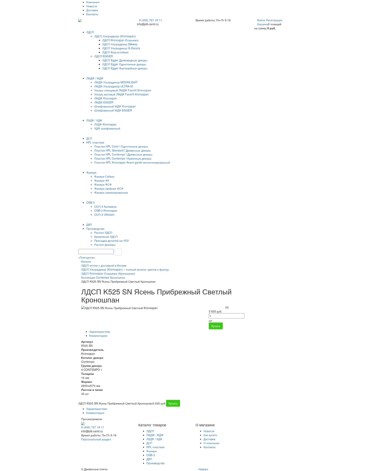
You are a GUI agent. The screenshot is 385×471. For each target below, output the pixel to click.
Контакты (92, 14)
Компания (92, 2)
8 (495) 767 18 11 (150, 20)
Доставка (92, 10)
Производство (155, 463)
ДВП (149, 459)
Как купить (210, 435)
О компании (211, 443)
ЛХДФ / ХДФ (154, 439)
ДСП (149, 443)
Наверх (203, 469)
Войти (261, 20)
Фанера (151, 451)
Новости (91, 6)
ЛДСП (150, 431)
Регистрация (274, 20)
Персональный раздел (96, 439)
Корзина (262, 24)
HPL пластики (155, 447)
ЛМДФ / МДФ (154, 435)
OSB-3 (150, 455)
